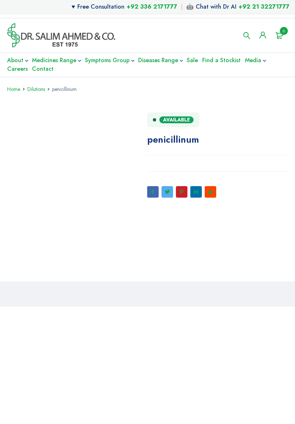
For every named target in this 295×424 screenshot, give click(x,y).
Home (13, 89)
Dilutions (36, 89)
